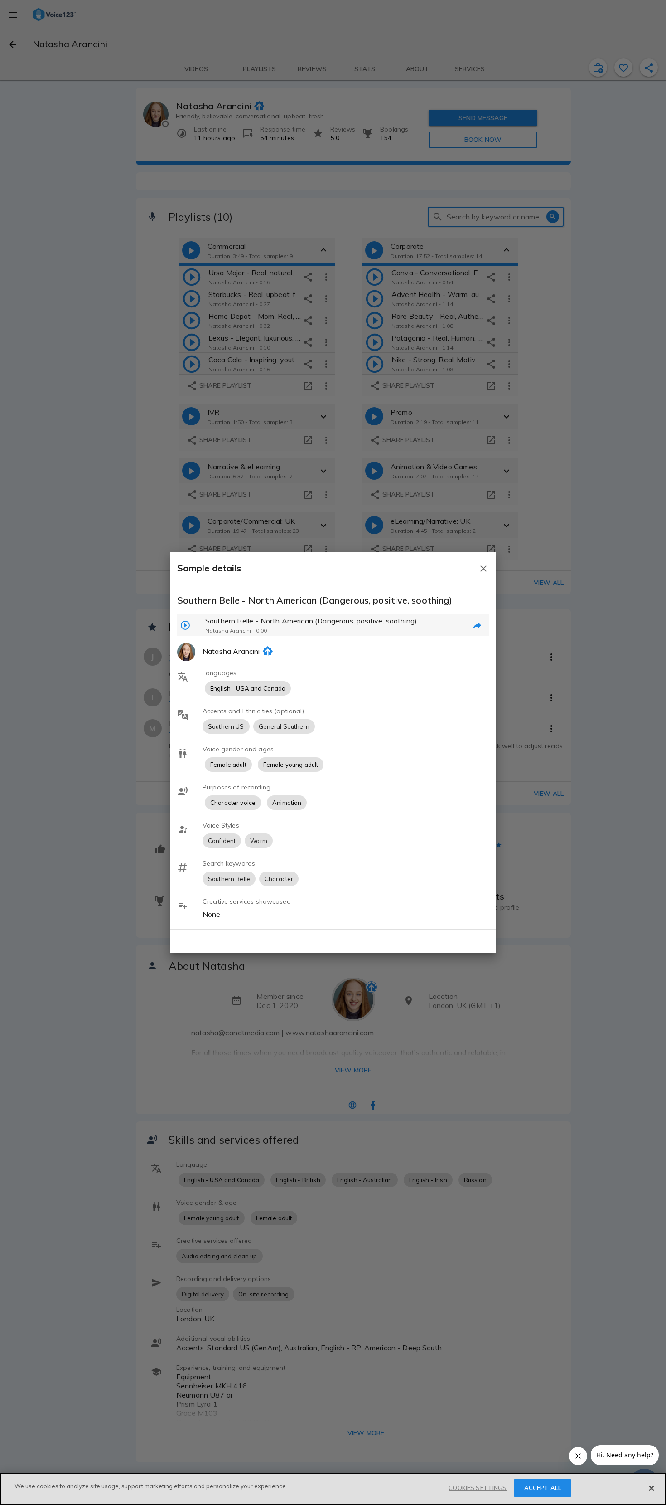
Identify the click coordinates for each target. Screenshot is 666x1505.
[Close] (651, 1488)
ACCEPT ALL (542, 1487)
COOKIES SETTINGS (478, 1487)
